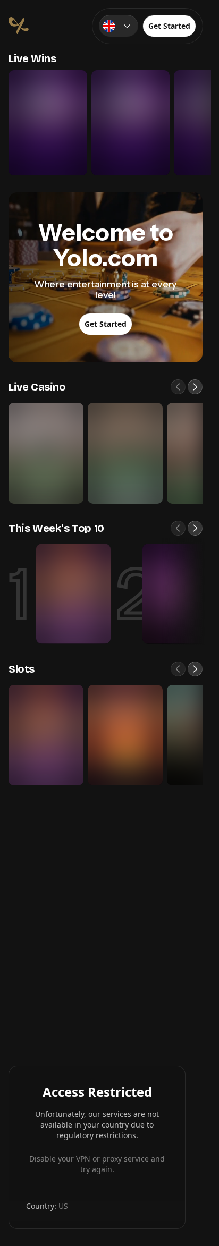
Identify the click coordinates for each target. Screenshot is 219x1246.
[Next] (195, 386)
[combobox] (118, 26)
